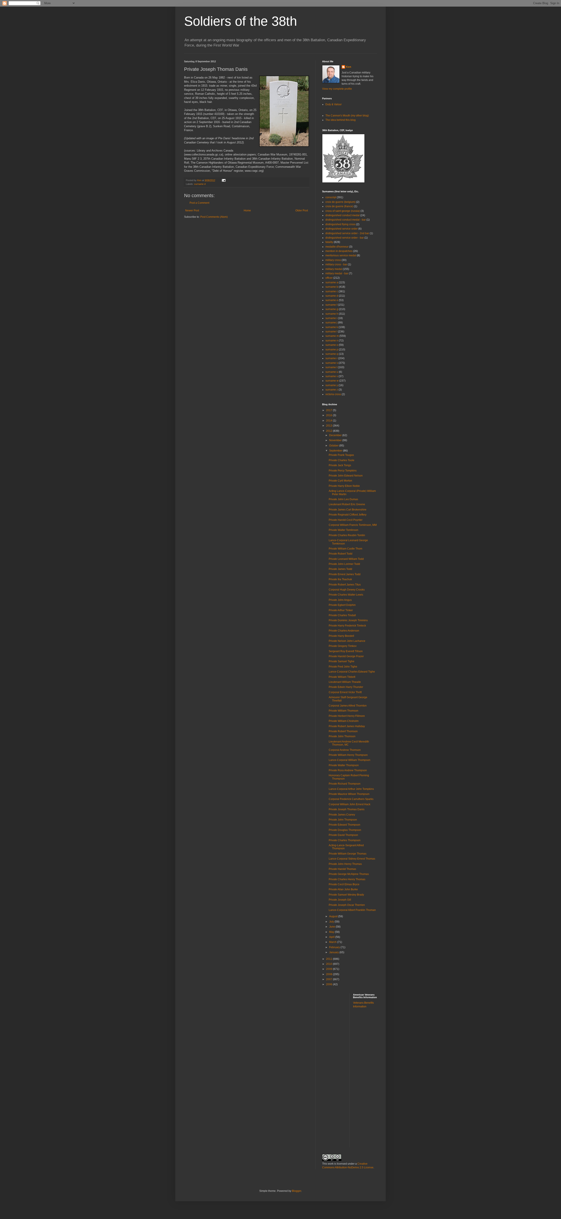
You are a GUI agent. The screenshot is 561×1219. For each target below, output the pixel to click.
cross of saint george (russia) (342, 210)
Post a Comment (199, 202)
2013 (329, 425)
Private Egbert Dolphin (342, 605)
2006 (329, 984)
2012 (329, 430)
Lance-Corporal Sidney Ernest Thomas (352, 858)
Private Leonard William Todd (346, 558)
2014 (329, 420)
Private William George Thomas (347, 853)
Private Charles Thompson (344, 840)
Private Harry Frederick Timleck (347, 625)
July (332, 921)
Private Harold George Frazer (346, 656)
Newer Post (192, 210)
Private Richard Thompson (344, 783)
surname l (331, 331)
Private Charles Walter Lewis (346, 594)
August (333, 916)
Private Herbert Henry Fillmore (347, 715)
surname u (331, 371)
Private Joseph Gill (340, 899)
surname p (331, 349)
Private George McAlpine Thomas (349, 874)
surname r (331, 358)
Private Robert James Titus (345, 584)
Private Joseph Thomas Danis (346, 809)
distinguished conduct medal (342, 215)
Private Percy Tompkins (343, 470)
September (336, 450)
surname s (331, 362)
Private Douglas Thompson (345, 830)
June (332, 926)
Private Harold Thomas (342, 869)
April (332, 937)
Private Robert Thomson (343, 731)
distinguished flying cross (340, 224)
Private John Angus (340, 599)
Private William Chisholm (344, 721)
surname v (331, 376)
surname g (331, 309)
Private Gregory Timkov (343, 646)
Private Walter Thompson (344, 765)
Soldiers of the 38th (240, 21)
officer (329, 277)
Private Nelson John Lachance (347, 641)
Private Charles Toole (341, 460)
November (335, 440)
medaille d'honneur (336, 246)
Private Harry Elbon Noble (344, 485)
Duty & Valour (333, 104)
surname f (331, 304)
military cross (333, 260)
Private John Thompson (343, 819)
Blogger (296, 1190)
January (334, 952)
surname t (331, 367)
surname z (331, 389)
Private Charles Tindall (342, 615)
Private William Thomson (343, 710)
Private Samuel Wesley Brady (346, 894)
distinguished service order (341, 228)
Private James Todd (340, 569)
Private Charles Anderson (344, 630)
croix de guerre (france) (339, 206)
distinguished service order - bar (344, 237)
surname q (331, 353)
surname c (331, 291)
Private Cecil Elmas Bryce (344, 884)
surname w (332, 380)
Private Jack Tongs (340, 465)
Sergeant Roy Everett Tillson (346, 651)
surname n (331, 340)
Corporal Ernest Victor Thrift (345, 692)
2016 (329, 415)
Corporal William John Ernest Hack (349, 804)
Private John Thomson (342, 736)
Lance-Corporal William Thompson (349, 760)
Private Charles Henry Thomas (347, 879)
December (335, 435)
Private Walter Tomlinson (343, 530)
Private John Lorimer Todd (344, 564)
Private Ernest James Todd (344, 574)
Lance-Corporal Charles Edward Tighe (352, 671)
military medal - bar (336, 273)
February (335, 947)
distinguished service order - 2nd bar (347, 233)
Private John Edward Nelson (346, 475)
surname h (331, 313)
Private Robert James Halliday (347, 726)
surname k (331, 327)
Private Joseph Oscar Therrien (347, 905)
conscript (330, 197)
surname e (331, 300)
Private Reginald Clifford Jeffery (347, 514)
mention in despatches (338, 251)
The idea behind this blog (340, 119)
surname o (331, 344)
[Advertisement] (370, 1080)
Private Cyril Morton (340, 480)
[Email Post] (223, 180)
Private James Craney (342, 814)
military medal (333, 269)
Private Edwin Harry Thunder (346, 687)
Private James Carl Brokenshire (347, 509)
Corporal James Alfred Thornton (348, 705)
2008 (329, 974)
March (333, 942)
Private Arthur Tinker (341, 610)
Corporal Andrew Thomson (345, 749)
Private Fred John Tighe (343, 666)
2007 (329, 979)
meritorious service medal (340, 255)
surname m (332, 335)
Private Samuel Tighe (341, 661)
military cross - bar (336, 264)
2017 (329, 410)
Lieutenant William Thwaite (345, 682)
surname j (331, 322)
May (332, 931)
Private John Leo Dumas (343, 499)
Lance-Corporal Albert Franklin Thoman (352, 910)
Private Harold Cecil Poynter (345, 519)
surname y (331, 385)
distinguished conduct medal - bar (345, 219)
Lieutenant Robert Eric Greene (347, 504)
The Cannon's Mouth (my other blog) (347, 115)
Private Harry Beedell (341, 635)
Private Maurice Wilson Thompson (349, 794)
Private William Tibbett (342, 676)
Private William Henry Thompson (348, 755)
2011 (329, 958)
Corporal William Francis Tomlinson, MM (353, 525)
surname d (200, 184)
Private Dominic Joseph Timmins (348, 620)
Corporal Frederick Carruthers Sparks (351, 799)
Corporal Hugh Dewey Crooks (347, 589)
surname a (331, 282)
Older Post (301, 210)
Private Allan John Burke (343, 889)
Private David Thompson (343, 835)
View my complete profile (337, 88)
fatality (329, 242)
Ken (199, 180)
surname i (331, 318)
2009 (329, 969)
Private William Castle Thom (345, 548)
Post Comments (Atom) (214, 216)
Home (247, 210)
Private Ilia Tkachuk (340, 579)
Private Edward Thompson (344, 824)
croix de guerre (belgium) (340, 201)
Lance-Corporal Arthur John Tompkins (351, 789)
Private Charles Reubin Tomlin (347, 535)
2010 (329, 964)
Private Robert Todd (340, 553)
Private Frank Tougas (341, 455)
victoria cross (333, 394)
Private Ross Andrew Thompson (348, 770)
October (334, 445)
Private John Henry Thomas (345, 864)
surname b (331, 286)
